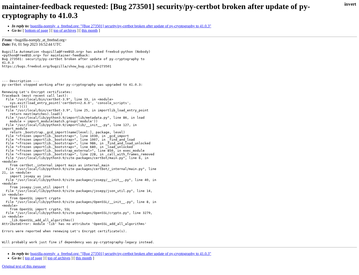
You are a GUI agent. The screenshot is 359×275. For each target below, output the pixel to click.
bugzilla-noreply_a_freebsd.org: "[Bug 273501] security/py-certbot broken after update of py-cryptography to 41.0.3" (120, 26)
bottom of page (36, 30)
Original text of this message (24, 266)
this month (90, 30)
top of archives (64, 30)
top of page (33, 258)
